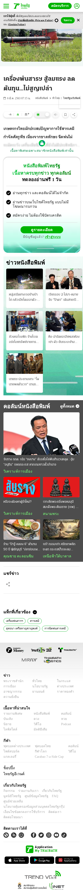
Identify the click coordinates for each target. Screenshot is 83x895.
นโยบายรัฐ (38, 688)
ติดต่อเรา (49, 808)
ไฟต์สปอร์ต (10, 753)
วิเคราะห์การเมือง (16, 472)
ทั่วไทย (56, 98)
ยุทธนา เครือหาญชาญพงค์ (60, 622)
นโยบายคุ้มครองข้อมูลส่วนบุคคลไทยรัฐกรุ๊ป (30, 803)
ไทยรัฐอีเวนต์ (12, 775)
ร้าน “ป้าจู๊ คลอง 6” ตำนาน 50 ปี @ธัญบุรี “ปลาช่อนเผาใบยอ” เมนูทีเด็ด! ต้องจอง (21, 548)
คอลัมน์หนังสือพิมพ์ (24, 406)
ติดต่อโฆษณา (66, 808)
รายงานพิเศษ (12, 715)
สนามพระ (49, 515)
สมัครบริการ (61, 6)
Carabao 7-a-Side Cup (48, 758)
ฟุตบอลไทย (39, 747)
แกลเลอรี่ (9, 758)
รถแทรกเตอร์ (40, 629)
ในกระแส (62, 682)
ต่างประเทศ (63, 688)
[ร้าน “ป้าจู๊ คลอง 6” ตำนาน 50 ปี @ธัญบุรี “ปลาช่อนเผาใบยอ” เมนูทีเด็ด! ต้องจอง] (21, 530)
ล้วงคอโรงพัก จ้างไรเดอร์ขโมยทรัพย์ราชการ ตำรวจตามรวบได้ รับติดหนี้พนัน (24, 340)
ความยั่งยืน (10, 698)
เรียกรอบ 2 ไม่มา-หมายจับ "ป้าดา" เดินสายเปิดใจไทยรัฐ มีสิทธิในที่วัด (63, 298)
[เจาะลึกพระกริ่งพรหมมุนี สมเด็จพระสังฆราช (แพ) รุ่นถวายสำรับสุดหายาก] (61, 488)
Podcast (65, 725)
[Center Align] (78, 20)
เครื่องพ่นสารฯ (14, 622)
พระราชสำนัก (11, 682)
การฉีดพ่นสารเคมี (16, 629)
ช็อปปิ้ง (8, 769)
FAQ (30, 798)
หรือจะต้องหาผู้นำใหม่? (17, 502)
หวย (62, 720)
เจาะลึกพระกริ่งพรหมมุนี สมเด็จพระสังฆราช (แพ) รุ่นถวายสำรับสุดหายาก (61, 506)
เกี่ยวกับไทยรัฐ (48, 792)
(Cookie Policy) (17, 24)
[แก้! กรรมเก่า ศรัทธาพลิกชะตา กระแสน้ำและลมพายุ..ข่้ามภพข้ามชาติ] (61, 530)
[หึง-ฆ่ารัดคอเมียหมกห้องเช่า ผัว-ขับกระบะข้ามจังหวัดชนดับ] (64, 321)
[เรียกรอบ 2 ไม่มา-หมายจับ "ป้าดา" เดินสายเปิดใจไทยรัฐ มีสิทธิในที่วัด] (64, 279)
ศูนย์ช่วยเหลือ (45, 798)
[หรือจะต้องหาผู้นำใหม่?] (21, 488)
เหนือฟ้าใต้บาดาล (55, 557)
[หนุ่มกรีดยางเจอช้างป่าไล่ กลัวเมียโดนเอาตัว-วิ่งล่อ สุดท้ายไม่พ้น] (24, 279)
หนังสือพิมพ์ (43, 98)
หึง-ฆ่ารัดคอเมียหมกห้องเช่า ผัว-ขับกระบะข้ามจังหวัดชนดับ (64, 340)
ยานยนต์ (37, 693)
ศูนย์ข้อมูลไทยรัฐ (13, 798)
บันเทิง (7, 720)
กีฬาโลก (37, 753)
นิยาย (7, 725)
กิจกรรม (8, 792)
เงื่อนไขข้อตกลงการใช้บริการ (21, 808)
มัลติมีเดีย (39, 731)
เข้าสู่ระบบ (52, 237)
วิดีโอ (36, 725)
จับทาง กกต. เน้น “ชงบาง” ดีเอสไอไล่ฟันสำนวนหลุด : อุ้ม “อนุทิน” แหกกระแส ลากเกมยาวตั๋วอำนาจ (38, 462)
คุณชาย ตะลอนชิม (16, 557)
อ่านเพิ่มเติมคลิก (35, 20)
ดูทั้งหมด (67, 406)
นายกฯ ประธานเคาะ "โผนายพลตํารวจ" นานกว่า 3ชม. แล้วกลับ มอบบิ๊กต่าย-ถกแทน (24, 383)
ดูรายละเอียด (42, 230)
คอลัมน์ (63, 715)
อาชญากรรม (11, 693)
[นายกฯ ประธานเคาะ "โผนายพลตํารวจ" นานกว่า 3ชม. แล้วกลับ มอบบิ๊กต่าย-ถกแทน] (24, 364)
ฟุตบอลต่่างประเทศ (15, 747)
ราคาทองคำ (64, 693)
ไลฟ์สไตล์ (9, 731)
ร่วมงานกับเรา (27, 792)
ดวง (35, 720)
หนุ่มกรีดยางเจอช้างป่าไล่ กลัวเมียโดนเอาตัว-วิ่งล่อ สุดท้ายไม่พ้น (23, 298)
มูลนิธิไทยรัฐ (69, 792)
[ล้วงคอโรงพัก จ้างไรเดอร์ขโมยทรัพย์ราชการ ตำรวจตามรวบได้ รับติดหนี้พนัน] (24, 321)
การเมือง (9, 688)
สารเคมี (34, 622)
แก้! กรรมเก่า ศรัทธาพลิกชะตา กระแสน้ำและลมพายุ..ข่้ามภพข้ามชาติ (59, 548)
